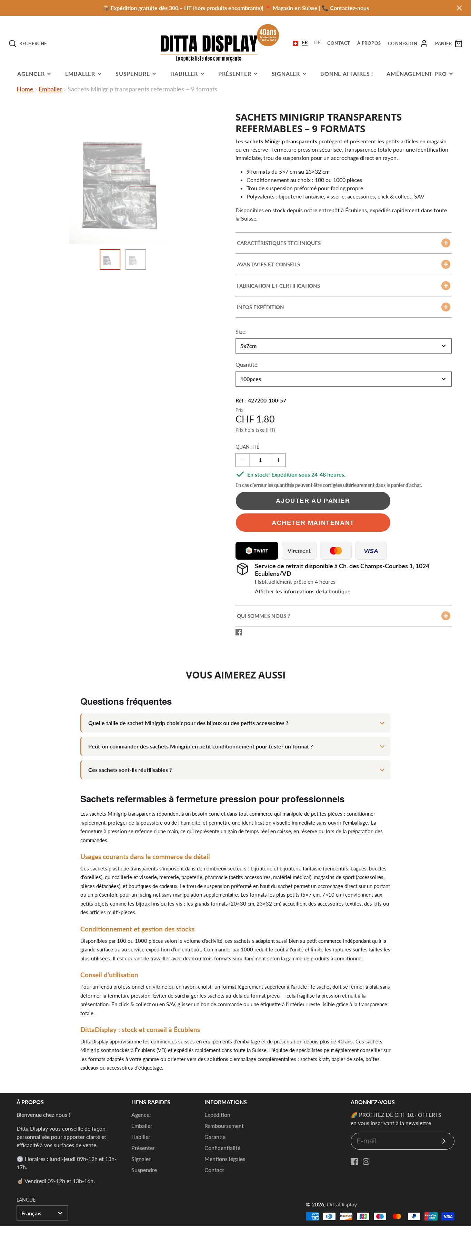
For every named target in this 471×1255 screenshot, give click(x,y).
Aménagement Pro (417, 73)
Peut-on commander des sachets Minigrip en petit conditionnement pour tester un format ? (200, 746)
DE (317, 42)
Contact (214, 1169)
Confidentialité (222, 1147)
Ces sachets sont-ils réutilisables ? (130, 769)
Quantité (247, 447)
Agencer (31, 73)
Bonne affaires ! (346, 73)
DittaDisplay (342, 1204)
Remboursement (224, 1125)
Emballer (80, 73)
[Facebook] (354, 1161)
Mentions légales (224, 1158)
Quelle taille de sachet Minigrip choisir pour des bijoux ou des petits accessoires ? (188, 723)
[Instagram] (366, 1161)
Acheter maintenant (313, 522)
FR (305, 42)
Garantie (215, 1136)
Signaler (286, 73)
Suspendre (133, 73)
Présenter (234, 73)
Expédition (217, 1114)
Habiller (184, 73)
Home (25, 89)
